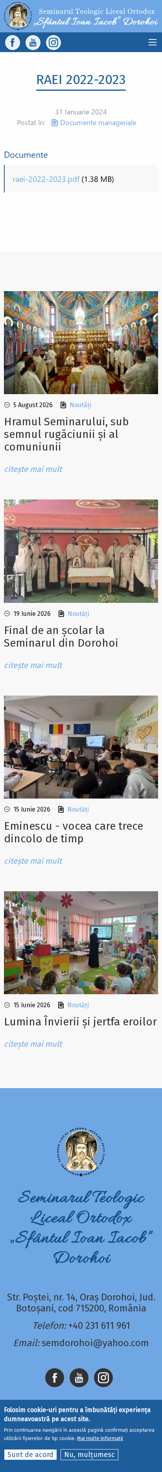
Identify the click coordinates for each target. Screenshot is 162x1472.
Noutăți (80, 405)
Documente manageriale (98, 122)
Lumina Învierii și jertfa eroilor (80, 1021)
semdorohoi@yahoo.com (95, 1343)
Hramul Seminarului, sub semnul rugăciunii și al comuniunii (66, 434)
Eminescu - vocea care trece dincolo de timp (73, 832)
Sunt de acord (30, 1454)
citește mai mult (33, 469)
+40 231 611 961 (99, 1325)
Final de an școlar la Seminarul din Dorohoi (61, 636)
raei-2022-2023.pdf (46, 178)
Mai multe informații (100, 1438)
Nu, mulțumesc (89, 1454)
